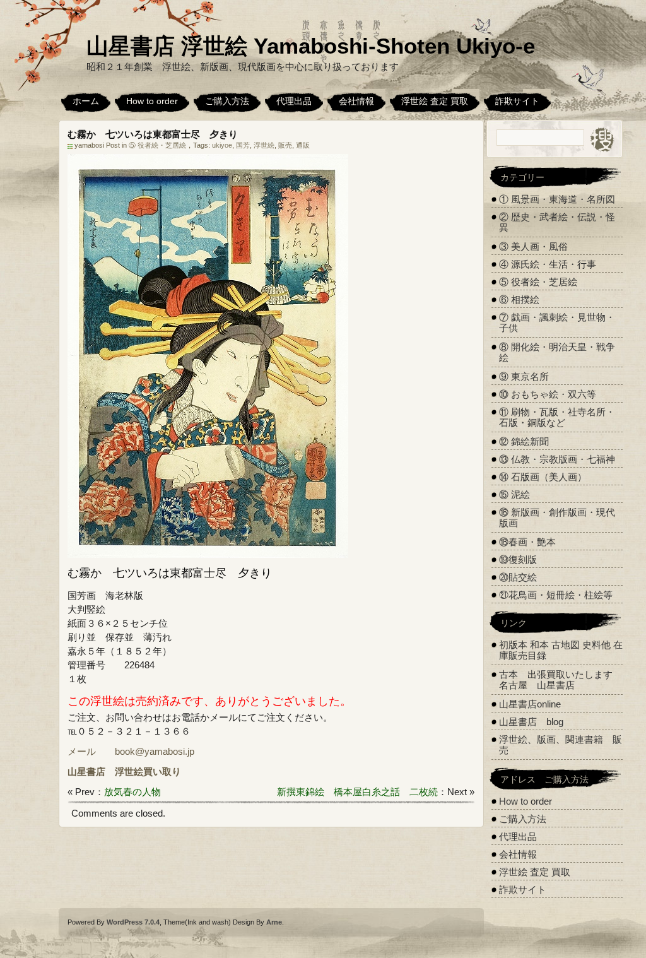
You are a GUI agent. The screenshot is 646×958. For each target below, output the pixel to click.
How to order (152, 101)
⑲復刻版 (518, 559)
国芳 (243, 145)
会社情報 (356, 101)
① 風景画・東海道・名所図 (557, 199)
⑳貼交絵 (518, 577)
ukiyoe (222, 145)
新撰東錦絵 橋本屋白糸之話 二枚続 (357, 791)
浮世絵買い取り (148, 771)
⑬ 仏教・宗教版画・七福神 (557, 459)
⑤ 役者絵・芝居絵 (157, 145)
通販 (303, 145)
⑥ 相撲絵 (519, 299)
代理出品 (294, 101)
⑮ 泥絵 (514, 494)
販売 (285, 145)
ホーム (86, 101)
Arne (274, 922)
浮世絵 (264, 145)
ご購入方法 (227, 101)
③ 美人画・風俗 (533, 246)
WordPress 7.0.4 (133, 922)
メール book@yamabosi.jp (131, 751)
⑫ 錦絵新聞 (524, 441)
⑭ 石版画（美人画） (543, 476)
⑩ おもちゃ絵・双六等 (547, 394)
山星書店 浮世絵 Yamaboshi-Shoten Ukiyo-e (310, 45)
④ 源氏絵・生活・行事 (547, 264)
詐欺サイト (517, 101)
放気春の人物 (132, 791)
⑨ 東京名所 (524, 376)
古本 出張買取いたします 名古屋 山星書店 (560, 679)
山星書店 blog (531, 721)
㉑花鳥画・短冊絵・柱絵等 (556, 594)
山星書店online (530, 704)
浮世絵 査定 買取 (434, 101)
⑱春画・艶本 (527, 541)
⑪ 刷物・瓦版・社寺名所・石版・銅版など (557, 417)
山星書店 (86, 771)
